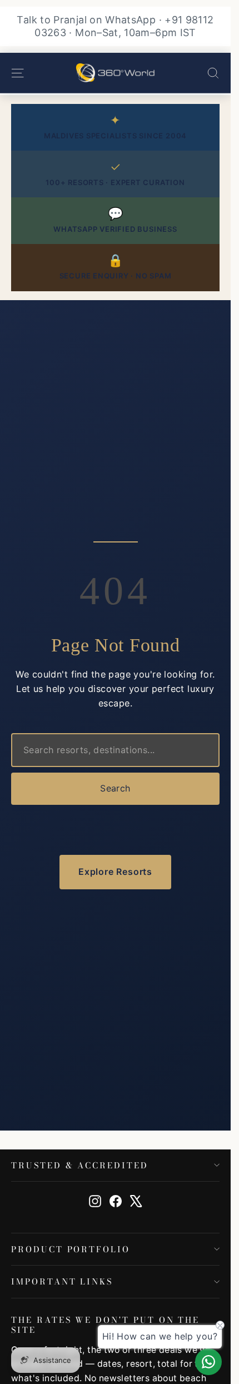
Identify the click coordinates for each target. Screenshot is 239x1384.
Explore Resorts (115, 871)
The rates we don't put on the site (105, 1324)
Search (115, 788)
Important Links (62, 1281)
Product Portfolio (70, 1249)
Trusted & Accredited (79, 1165)
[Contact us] (208, 1361)
